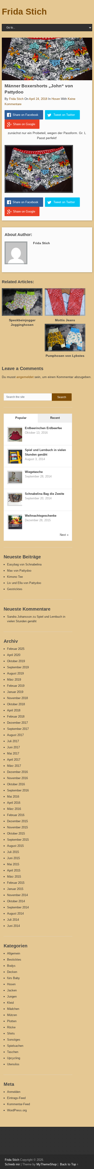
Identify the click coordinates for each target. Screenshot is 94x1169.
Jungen (12, 996)
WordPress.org (17, 1110)
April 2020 (13, 655)
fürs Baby (13, 978)
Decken (12, 972)
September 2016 (18, 790)
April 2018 (13, 710)
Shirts (11, 1033)
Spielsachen (15, 1045)
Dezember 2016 (17, 772)
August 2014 (15, 913)
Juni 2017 (13, 747)
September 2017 (18, 729)
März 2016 (14, 809)
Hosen (56, 99)
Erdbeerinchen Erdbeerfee (43, 428)
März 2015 (14, 876)
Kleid (10, 1002)
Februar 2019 (15, 685)
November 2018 (17, 698)
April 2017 (13, 759)
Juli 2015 (13, 852)
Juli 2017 (13, 741)
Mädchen (13, 1009)
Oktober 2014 (16, 901)
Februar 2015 (15, 882)
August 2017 (15, 735)
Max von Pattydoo (19, 570)
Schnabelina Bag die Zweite (44, 493)
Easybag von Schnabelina (24, 564)
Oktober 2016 (16, 784)
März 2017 (14, 765)
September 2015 (18, 839)
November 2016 (17, 778)
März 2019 (14, 679)
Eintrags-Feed (16, 1098)
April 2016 (13, 802)
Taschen (12, 1052)
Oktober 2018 (16, 704)
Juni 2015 (13, 858)
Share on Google (24, 124)
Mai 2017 (13, 753)
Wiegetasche (34, 472)
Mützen (12, 1015)
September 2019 (18, 667)
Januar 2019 (15, 692)
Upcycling (13, 1058)
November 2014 (17, 895)
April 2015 (13, 870)
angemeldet (25, 377)
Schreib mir (12, 1164)
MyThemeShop (47, 1164)
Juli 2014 (13, 919)
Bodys (11, 965)
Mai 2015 (13, 864)
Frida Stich (24, 11)
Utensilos (13, 1064)
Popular (20, 418)
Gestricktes (14, 589)
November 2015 (17, 827)
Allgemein (13, 953)
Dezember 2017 (17, 722)
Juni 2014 (13, 926)
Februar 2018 (15, 716)
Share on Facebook (25, 115)
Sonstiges (13, 1039)
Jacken (12, 990)
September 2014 (18, 907)
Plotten (11, 1021)
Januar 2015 (15, 889)
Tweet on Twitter (64, 115)
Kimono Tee (15, 576)
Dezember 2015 (17, 821)
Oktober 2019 (16, 661)
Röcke (11, 1027)
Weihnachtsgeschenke (40, 515)
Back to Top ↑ (69, 1164)
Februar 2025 (15, 649)
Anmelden (13, 1092)
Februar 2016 (15, 815)
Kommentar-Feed (18, 1104)
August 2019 (15, 673)
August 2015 (15, 846)
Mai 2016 (13, 796)
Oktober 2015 (16, 833)
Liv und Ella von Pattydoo (24, 583)
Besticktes (14, 959)
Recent (55, 418)
